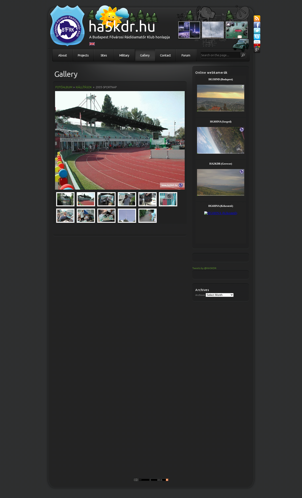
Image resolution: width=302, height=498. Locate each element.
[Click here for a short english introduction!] (92, 44)
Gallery (145, 55)
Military (124, 55)
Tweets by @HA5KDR (204, 268)
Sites (104, 55)
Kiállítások (84, 87)
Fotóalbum (63, 87)
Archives (200, 295)
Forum (186, 55)
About (62, 55)
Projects (83, 55)
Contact (165, 55)
